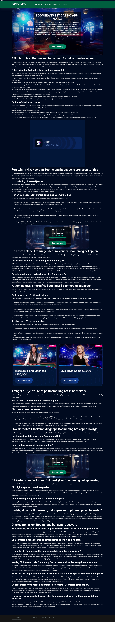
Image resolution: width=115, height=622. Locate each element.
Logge (55, 4)
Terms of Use (15, 619)
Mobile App (38, 4)
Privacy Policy (42, 617)
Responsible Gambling (50, 617)
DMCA (34, 617)
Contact (30, 617)
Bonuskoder (47, 4)
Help (37, 617)
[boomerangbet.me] (19, 3)
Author (19, 619)
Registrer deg (57, 47)
